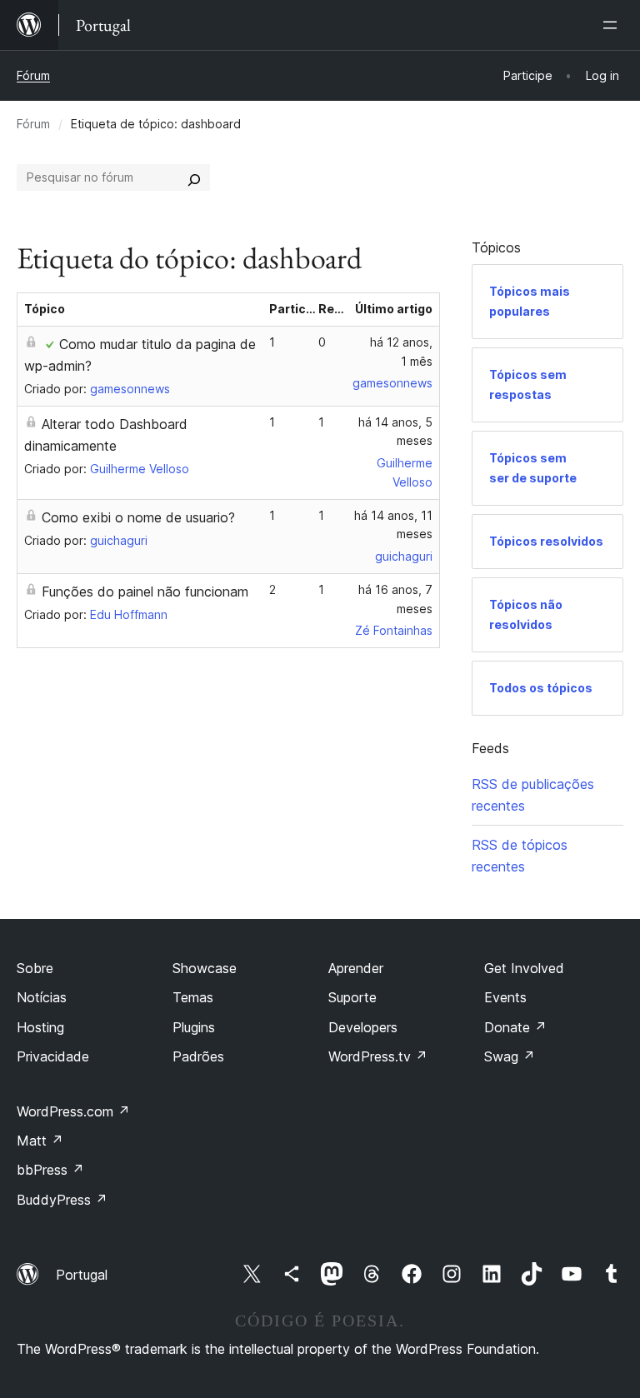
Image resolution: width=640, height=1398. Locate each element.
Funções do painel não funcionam (145, 591)
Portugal (82, 1274)
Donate (515, 1027)
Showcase (204, 968)
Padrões (198, 1056)
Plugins (193, 1027)
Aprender (355, 968)
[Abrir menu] (613, 25)
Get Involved (524, 968)
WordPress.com (73, 1111)
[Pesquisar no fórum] (194, 177)
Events (505, 997)
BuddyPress (62, 1199)
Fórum (33, 75)
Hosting (40, 1027)
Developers (363, 1027)
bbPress (50, 1169)
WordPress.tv (378, 1056)
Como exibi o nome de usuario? (138, 517)
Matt (40, 1140)
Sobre (35, 968)
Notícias (42, 997)
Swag (509, 1056)
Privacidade (53, 1056)
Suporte (352, 997)
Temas (192, 997)
